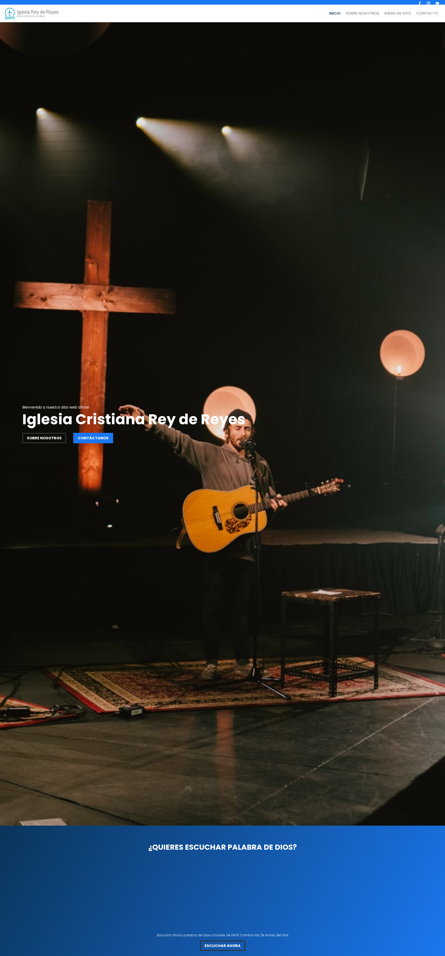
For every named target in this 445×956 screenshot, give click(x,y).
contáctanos (93, 438)
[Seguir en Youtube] (437, 3)
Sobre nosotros (362, 13)
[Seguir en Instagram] (428, 3)
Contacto (427, 13)
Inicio (335, 13)
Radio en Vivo (398, 13)
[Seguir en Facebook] (419, 3)
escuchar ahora (223, 945)
